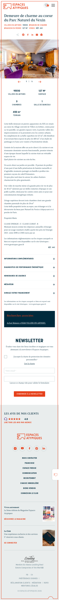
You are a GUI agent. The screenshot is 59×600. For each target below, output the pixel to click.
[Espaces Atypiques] (15, 8)
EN (32, 575)
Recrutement (29, 478)
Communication (29, 473)
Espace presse (29, 468)
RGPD (46, 583)
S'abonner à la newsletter (30, 394)
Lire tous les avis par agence (17, 423)
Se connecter (10, 543)
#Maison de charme (38, 25)
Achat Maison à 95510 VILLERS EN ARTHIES (26, 323)
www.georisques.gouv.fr (37, 304)
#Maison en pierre (12, 28)
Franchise (29, 463)
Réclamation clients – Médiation (26, 583)
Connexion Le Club (29, 493)
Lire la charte (29, 363)
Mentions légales (29, 586)
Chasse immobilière (29, 483)
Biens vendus (29, 488)
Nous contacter (29, 458)
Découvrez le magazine (15, 519)
